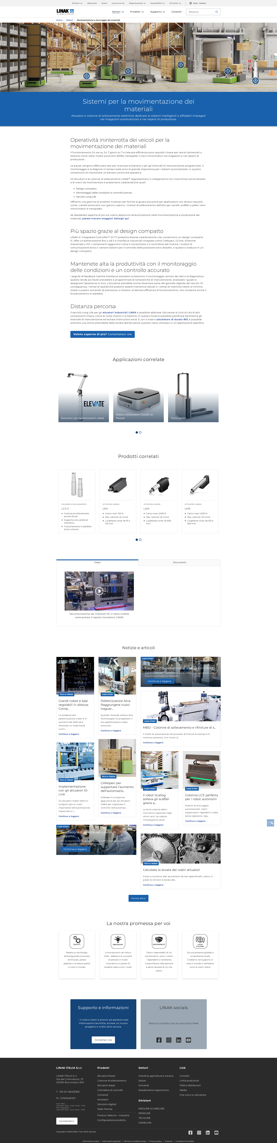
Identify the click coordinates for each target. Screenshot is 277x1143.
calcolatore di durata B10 (172, 319)
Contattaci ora (103, 1040)
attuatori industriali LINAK (119, 312)
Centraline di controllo (110, 1090)
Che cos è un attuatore (193, 1095)
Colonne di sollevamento (111, 1080)
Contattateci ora (102, 334)
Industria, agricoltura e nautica (155, 1076)
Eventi (104, 3)
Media (183, 1090)
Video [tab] (97, 562)
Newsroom (92, 3)
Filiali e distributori (190, 1085)
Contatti (184, 1076)
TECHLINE (144, 1118)
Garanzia (168, 1141)
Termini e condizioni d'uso (135, 1141)
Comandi (102, 1095)
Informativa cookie (91, 1141)
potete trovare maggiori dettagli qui (105, 218)
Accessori (102, 1099)
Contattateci (66, 1121)
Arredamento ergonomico (153, 1090)
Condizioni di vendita (185, 1141)
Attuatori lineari (106, 1076)
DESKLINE (144, 1113)
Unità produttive (189, 1080)
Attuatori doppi (106, 1085)
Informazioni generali (111, 1141)
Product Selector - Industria (113, 1115)
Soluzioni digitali (106, 1104)
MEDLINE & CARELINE (151, 1108)
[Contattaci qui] (270, 823)
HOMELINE (144, 1122)
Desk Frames (104, 1109)
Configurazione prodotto (111, 1120)
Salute (142, 1080)
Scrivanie (143, 1085)
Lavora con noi (118, 3)
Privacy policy (156, 1141)
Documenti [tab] (179, 562)
